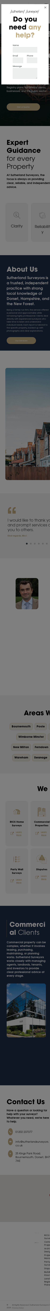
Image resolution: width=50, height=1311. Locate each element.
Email (15, 55)
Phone (30, 55)
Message (17, 66)
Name (16, 45)
